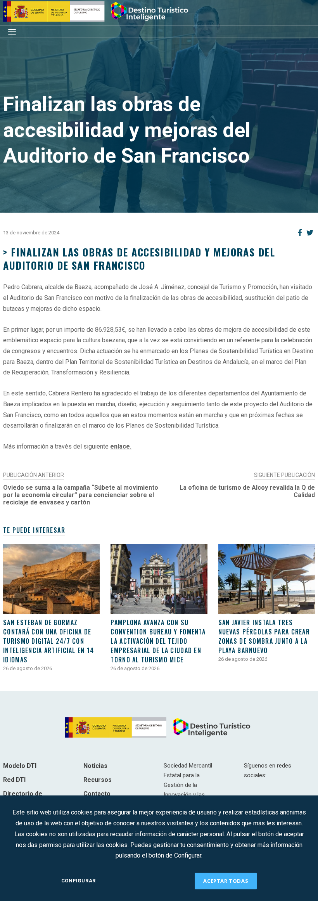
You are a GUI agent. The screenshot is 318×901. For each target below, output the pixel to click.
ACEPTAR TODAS (225, 880)
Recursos (97, 779)
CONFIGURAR (78, 881)
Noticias (95, 765)
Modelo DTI (19, 765)
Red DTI (14, 779)
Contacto (97, 793)
